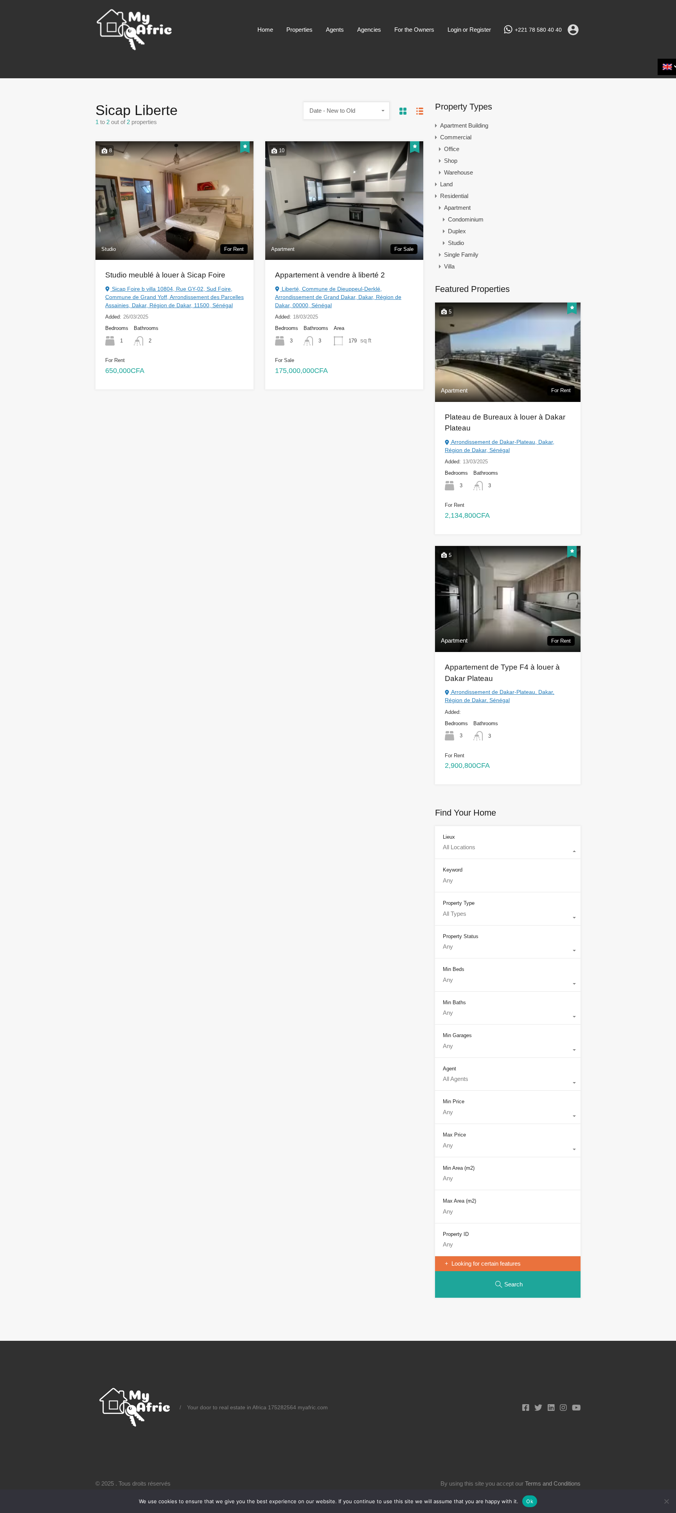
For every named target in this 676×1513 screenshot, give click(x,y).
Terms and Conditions (553, 1483)
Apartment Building (464, 125)
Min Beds (453, 969)
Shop (450, 160)
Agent (449, 1069)
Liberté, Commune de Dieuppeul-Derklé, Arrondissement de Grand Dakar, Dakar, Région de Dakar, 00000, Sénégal (338, 297)
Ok (529, 1501)
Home (265, 29)
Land (446, 184)
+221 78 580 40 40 (538, 30)
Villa (449, 266)
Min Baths (454, 1002)
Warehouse (458, 172)
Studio (456, 243)
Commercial (455, 137)
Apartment (457, 207)
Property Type (459, 903)
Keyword (452, 870)
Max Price (454, 1135)
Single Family (461, 254)
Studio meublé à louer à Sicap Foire (165, 275)
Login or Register (469, 29)
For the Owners (414, 29)
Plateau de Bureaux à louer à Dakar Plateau (505, 422)
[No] (666, 1501)
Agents (335, 29)
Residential (454, 196)
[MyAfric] (134, 48)
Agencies (369, 29)
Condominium (466, 219)
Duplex (457, 231)
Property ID (456, 1234)
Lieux (449, 837)
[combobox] (347, 111)
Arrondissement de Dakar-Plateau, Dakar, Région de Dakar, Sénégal (499, 446)
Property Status (460, 936)
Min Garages (457, 1035)
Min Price (453, 1101)
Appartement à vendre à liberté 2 (330, 275)
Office (451, 149)
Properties (299, 29)
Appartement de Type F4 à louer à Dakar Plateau (502, 673)
